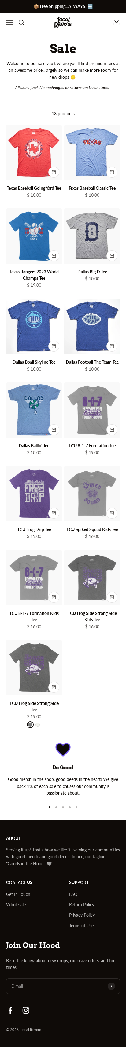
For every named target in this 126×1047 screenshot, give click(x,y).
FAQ (73, 894)
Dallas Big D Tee (92, 271)
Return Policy (81, 904)
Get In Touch (18, 894)
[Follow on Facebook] (10, 1010)
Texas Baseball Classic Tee (92, 188)
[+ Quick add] (53, 172)
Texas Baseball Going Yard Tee (34, 188)
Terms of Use (81, 925)
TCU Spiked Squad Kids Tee (92, 529)
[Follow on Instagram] (26, 1010)
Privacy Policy (82, 914)
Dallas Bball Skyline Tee (34, 362)
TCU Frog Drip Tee (34, 529)
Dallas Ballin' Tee (34, 445)
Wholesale (16, 904)
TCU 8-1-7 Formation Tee (92, 445)
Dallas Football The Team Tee (92, 362)
